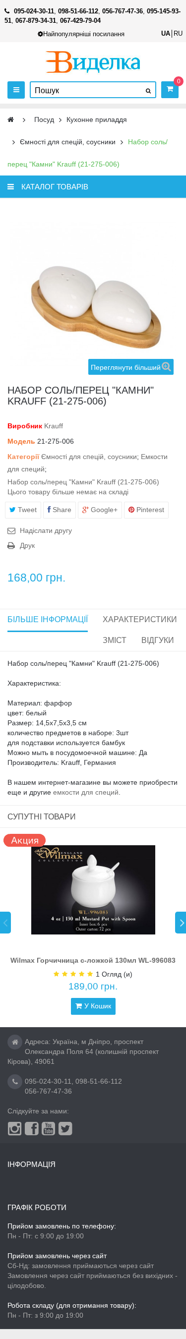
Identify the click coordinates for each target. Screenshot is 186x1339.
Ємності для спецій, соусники (89, 457)
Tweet (26, 510)
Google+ (103, 510)
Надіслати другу (46, 530)
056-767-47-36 (48, 1091)
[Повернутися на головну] (10, 120)
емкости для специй (86, 792)
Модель (21, 441)
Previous (5, 922)
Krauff (53, 426)
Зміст (114, 640)
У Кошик (97, 1006)
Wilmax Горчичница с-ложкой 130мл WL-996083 (93, 960)
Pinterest (149, 510)
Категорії (23, 457)
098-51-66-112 (98, 1081)
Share (61, 510)
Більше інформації (47, 619)
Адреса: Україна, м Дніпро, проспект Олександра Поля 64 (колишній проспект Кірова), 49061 (83, 1051)
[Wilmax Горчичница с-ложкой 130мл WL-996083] (93, 890)
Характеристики (140, 619)
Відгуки (157, 640)
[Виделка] (93, 61)
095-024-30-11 (48, 1081)
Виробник (24, 426)
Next (180, 922)
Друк (27, 545)
